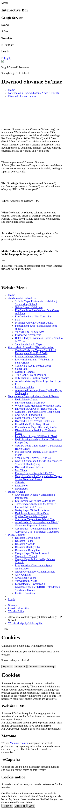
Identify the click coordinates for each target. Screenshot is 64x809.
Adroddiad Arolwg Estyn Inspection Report (38, 381)
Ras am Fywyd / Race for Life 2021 (34, 473)
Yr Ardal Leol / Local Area (29, 331)
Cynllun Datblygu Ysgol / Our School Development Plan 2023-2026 (35, 352)
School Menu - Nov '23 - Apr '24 (33, 457)
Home (11, 89)
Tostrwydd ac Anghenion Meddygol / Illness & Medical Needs (35, 505)
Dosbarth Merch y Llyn (27, 547)
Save (31, 806)
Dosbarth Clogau (24, 540)
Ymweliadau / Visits (26, 580)
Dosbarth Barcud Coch (27, 537)
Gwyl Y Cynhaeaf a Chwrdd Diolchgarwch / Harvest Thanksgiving (38, 462)
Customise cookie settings (42, 666)
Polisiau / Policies (24, 387)
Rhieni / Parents (16, 491)
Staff (17, 319)
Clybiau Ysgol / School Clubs (31, 516)
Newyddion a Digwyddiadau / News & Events (33, 93)
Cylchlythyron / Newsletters (30, 417)
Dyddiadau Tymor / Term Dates (32, 513)
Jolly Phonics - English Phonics (32, 377)
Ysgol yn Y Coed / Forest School (33, 365)
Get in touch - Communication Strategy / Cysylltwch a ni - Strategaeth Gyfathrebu (37, 530)
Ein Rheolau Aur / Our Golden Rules (35, 500)
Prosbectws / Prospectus (28, 334)
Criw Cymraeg (23, 574)
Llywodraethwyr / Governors (31, 356)
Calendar (20, 482)
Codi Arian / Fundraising (28, 414)
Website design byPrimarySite (25, 623)
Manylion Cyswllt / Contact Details (34, 322)
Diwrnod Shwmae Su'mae (22, 96)
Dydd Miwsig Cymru (26, 399)
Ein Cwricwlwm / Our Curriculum (33, 316)
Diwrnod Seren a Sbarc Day (30, 402)
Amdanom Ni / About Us (21, 298)
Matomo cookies (19, 743)
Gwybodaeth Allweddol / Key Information (31, 347)
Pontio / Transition (25, 593)
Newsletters (21, 488)
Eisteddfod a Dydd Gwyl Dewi (32, 424)
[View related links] (3, 260)
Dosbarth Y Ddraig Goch (28, 550)
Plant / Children (16, 534)
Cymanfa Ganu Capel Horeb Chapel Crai (37, 411)
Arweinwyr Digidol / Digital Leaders (35, 571)
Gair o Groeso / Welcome (28, 307)
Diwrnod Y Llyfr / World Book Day (34, 421)
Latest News (22, 485)
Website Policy (16, 611)
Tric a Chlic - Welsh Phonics (30, 374)
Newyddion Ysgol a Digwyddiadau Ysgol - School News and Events (38, 478)
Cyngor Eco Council (26, 556)
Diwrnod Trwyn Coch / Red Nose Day (36, 408)
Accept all (20, 666)
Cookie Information (18, 608)
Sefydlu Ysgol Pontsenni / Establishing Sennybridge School (36, 303)
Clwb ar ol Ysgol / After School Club (35, 519)
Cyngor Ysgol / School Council (32, 553)
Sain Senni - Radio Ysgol (28, 344)
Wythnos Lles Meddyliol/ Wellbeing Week (38, 405)
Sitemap (12, 605)
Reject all (7, 666)
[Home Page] (2, 61)
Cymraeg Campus (24, 371)
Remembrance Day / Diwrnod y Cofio (35, 427)
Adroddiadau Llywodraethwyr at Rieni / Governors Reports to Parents (36, 524)
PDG (18, 384)
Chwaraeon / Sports (25, 577)
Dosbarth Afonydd (25, 543)
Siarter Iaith (21, 368)
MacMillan (21, 470)
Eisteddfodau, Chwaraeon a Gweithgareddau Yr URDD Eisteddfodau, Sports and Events (38, 586)
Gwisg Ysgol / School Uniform (32, 510)
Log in (7, 58)
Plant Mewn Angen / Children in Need (36, 436)
